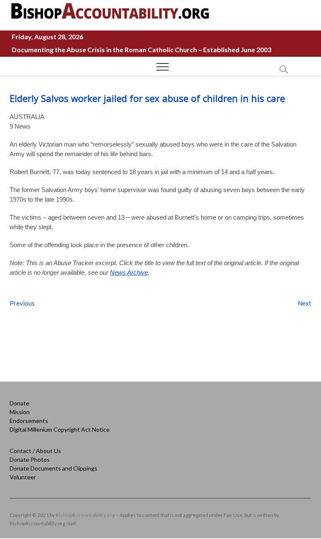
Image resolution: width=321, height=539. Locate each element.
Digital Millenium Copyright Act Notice (60, 429)
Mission (20, 411)
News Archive (129, 272)
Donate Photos (30, 459)
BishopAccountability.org (85, 515)
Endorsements (29, 420)
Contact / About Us (35, 450)
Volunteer (23, 477)
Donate (19, 403)
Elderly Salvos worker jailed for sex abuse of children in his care (147, 98)
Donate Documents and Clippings (53, 468)
